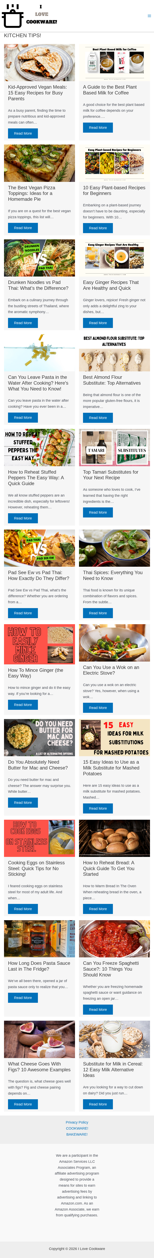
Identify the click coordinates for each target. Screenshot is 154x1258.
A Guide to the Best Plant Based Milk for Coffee (110, 89)
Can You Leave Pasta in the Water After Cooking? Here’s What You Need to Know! (38, 382)
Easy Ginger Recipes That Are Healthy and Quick (111, 285)
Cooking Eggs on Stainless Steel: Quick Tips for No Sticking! (36, 868)
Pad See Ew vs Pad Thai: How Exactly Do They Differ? (38, 575)
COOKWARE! (77, 1128)
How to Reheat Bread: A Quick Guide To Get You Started (108, 868)
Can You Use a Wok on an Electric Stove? (111, 670)
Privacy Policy (77, 1122)
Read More (23, 133)
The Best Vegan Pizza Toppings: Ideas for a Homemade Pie (31, 193)
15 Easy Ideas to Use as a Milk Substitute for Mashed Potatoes (111, 767)
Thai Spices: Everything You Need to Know (113, 575)
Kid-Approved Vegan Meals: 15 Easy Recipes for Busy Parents (37, 92)
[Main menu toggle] (149, 15)
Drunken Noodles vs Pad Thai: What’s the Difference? (38, 285)
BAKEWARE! (77, 1134)
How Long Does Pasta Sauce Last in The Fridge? (39, 966)
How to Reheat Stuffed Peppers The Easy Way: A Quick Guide (36, 477)
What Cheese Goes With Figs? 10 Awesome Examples (39, 1066)
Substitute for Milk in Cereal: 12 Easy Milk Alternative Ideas (113, 1069)
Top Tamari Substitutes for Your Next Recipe (110, 474)
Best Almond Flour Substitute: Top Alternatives (112, 380)
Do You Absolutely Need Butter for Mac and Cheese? (38, 764)
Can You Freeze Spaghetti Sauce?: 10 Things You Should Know (111, 968)
